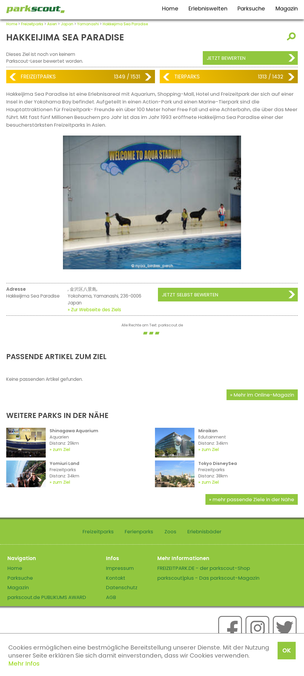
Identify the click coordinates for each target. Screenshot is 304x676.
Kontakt (115, 577)
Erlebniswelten (208, 8)
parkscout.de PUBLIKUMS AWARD (46, 597)
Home (170, 8)
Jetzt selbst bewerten (190, 294)
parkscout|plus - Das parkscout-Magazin (208, 577)
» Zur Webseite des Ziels (94, 309)
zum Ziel (61, 449)
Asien (52, 23)
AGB (111, 597)
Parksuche (251, 8)
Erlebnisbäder (204, 531)
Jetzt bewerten (226, 58)
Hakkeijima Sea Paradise (125, 23)
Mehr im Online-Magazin (264, 394)
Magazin (287, 8)
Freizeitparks (32, 23)
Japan (67, 23)
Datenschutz (121, 587)
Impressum (120, 568)
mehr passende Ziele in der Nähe (253, 499)
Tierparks (187, 76)
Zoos (170, 531)
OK (286, 650)
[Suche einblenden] (292, 36)
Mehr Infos (23, 663)
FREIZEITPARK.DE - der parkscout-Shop (203, 568)
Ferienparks (139, 531)
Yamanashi (88, 23)
